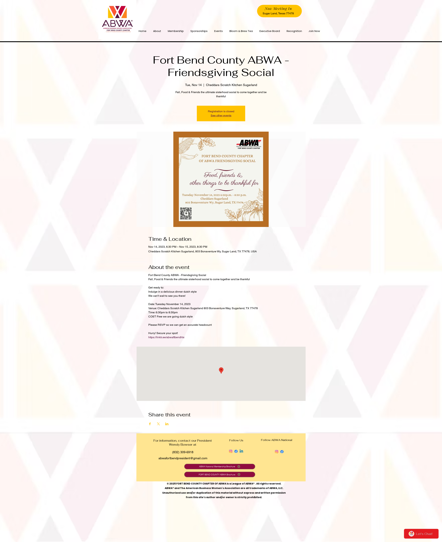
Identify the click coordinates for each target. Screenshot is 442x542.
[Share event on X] (158, 423)
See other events (221, 115)
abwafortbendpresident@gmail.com (182, 458)
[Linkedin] (241, 451)
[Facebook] (236, 451)
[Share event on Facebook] (150, 423)
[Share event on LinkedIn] (167, 423)
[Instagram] (231, 451)
